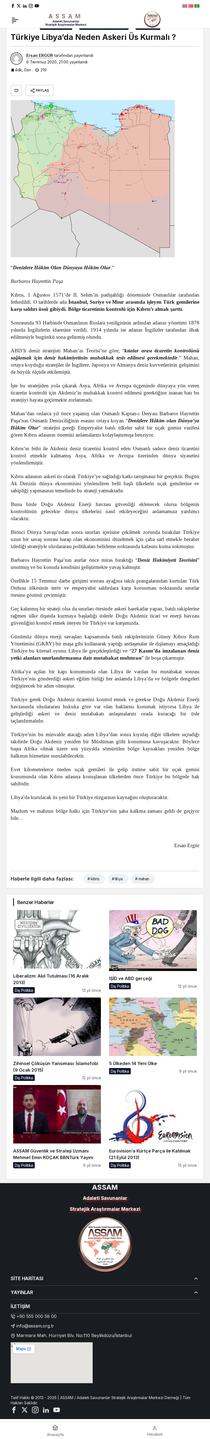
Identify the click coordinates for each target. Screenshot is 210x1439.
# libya (117, 878)
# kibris (94, 878)
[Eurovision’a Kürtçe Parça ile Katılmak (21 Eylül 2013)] (153, 1126)
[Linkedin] (25, 5)
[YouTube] (37, 5)
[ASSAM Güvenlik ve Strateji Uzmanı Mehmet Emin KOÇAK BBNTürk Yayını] (57, 1126)
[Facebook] (13, 5)
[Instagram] (35, 1410)
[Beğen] (16, 90)
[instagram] (31, 5)
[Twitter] (19, 5)
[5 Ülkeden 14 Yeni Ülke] (153, 1039)
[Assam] (152, 19)
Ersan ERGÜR (39, 55)
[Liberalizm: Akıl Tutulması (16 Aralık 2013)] (57, 951)
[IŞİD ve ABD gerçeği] (153, 951)
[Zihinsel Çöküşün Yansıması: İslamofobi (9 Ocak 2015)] (57, 1039)
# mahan (142, 878)
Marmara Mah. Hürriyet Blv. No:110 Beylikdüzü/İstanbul (74, 1335)
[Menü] (15, 19)
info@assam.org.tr (35, 1326)
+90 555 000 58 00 (36, 1316)
